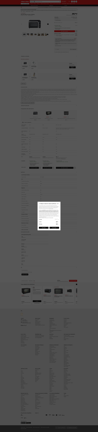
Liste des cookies (47, 217)
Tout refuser (44, 227)
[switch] (57, 221)
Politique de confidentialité (42, 217)
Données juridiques (51, 217)
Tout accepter (54, 227)
